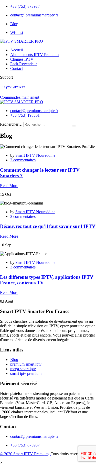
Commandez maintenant (19, 97)
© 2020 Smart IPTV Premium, (25, 454)
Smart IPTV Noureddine (35, 155)
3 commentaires (23, 216)
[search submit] (74, 125)
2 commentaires (23, 160)
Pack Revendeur (23, 64)
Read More (9, 185)
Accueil (16, 50)
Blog (14, 24)
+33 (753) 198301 (25, 115)
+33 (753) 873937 (25, 6)
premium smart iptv (25, 364)
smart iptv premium (25, 373)
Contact (16, 68)
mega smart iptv (23, 369)
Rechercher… (11, 124)
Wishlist (16, 32)
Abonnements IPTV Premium (34, 54)
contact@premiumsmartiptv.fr (34, 15)
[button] (1, 462)
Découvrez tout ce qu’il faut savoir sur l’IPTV (47, 226)
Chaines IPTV (22, 59)
